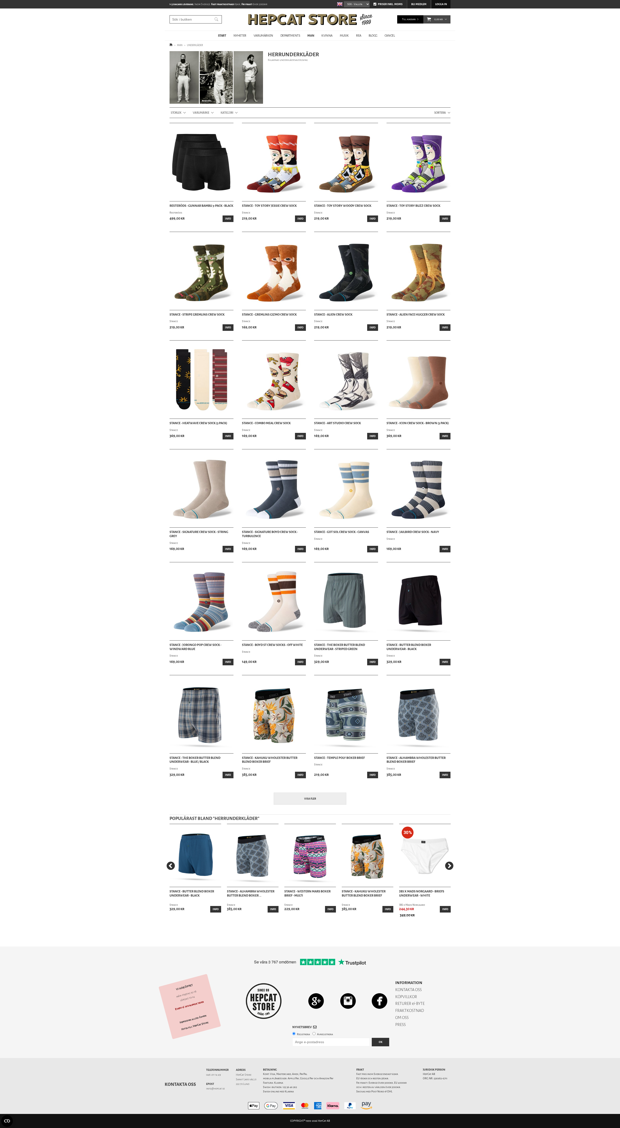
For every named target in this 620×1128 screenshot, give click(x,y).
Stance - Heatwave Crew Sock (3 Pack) (198, 423)
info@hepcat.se (215, 1088)
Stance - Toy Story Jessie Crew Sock (269, 206)
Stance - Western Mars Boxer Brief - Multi (307, 894)
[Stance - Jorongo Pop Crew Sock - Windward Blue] (201, 601)
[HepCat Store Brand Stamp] (264, 1001)
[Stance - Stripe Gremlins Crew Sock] (201, 271)
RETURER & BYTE (410, 1003)
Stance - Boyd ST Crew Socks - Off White (272, 645)
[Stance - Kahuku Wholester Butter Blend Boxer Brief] (274, 714)
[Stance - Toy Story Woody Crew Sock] (346, 162)
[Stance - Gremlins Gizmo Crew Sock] (274, 271)
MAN (310, 35)
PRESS (400, 1024)
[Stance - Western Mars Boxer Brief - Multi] (310, 855)
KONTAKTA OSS (408, 989)
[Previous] (171, 866)
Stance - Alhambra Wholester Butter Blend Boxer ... (250, 894)
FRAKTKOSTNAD (409, 1010)
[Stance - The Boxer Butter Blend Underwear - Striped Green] (346, 601)
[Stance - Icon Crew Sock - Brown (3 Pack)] (418, 380)
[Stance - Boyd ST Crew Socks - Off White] (274, 601)
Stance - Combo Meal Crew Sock (266, 423)
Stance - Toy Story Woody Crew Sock (342, 206)
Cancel (390, 35)
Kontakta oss (180, 1084)
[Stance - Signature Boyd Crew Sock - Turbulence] (274, 488)
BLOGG (373, 35)
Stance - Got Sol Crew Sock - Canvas (341, 532)
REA (358, 35)
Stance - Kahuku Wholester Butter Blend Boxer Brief (269, 760)
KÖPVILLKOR (406, 996)
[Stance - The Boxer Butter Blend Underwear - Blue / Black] (201, 714)
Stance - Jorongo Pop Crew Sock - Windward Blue (195, 647)
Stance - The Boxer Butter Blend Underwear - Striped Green (339, 647)
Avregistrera (325, 1034)
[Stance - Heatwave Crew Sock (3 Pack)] (201, 380)
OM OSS (402, 1017)
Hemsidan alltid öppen (193, 1019)
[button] (429, 19)
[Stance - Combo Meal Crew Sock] (274, 380)
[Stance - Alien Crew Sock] (346, 271)
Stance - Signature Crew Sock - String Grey (199, 534)
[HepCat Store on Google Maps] (316, 1001)
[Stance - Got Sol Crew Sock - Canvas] (346, 488)
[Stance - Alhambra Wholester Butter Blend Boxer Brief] (418, 714)
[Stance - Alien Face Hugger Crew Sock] (418, 271)
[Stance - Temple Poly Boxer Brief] (346, 714)
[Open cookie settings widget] (7, 1121)
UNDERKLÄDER (195, 45)
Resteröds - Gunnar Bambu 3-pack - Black (201, 206)
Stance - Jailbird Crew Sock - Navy (413, 532)
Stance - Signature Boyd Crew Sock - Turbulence (270, 534)
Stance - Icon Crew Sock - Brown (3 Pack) (418, 423)
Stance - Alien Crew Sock (333, 315)
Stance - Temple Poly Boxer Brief (339, 758)
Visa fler (310, 799)
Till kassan (409, 19)
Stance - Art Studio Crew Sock (337, 423)
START (222, 35)
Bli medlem (418, 4)
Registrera (303, 1034)
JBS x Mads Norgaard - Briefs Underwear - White (421, 894)
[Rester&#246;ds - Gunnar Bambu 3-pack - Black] (201, 162)
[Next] (449, 866)
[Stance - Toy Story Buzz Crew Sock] (418, 162)
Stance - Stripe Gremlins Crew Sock (197, 315)
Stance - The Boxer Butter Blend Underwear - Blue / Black (195, 760)
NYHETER (239, 35)
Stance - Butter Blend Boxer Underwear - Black (409, 647)
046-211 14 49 (213, 1075)
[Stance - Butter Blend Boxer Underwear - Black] (418, 601)
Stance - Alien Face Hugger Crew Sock (416, 315)
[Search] (216, 19)
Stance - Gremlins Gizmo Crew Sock (269, 315)
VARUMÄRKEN (263, 35)
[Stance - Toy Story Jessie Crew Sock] (274, 162)
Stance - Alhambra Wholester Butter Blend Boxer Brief (416, 760)
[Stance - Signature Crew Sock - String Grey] (201, 488)
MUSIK (344, 35)
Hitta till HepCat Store (195, 1026)
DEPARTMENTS (290, 35)
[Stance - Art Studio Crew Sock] (346, 380)
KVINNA (327, 35)
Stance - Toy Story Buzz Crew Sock (413, 206)
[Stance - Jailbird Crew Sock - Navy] (418, 488)
